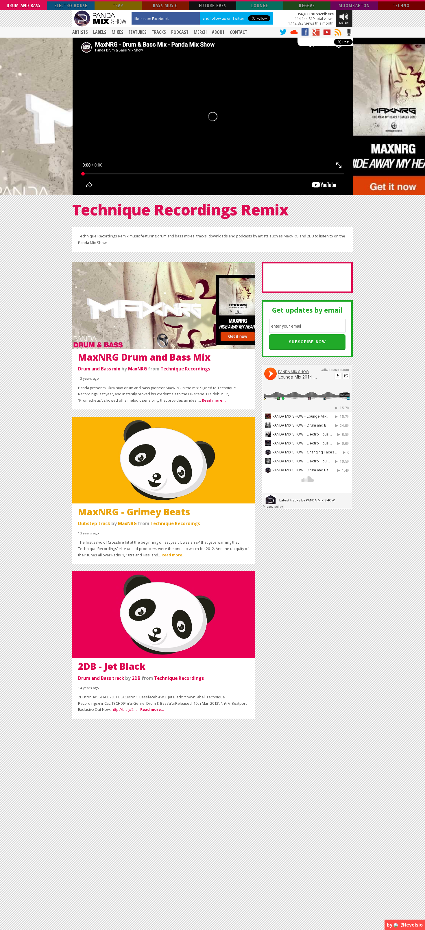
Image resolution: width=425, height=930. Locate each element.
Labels (99, 32)
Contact (238, 32)
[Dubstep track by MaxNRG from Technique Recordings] (163, 459)
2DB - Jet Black (111, 666)
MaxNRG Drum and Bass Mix (144, 357)
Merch (200, 32)
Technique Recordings (185, 369)
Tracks (159, 32)
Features (138, 32)
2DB (136, 678)
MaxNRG (137, 369)
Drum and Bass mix (99, 369)
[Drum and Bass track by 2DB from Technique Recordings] (163, 614)
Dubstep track (94, 524)
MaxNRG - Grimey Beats (134, 511)
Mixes (117, 32)
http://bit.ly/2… (124, 709)
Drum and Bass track (101, 678)
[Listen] (344, 18)
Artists (80, 32)
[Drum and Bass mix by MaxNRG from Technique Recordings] (163, 304)
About (218, 32)
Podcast (180, 32)
